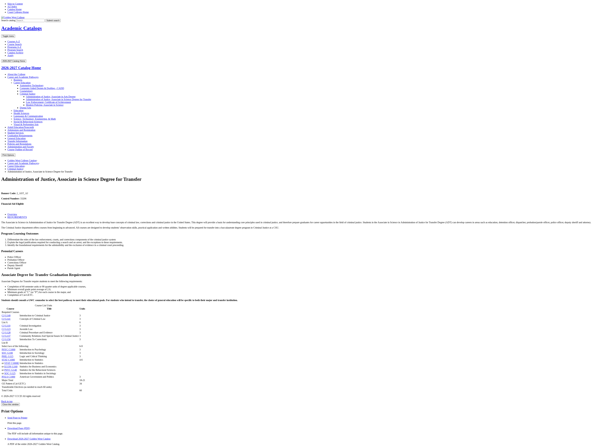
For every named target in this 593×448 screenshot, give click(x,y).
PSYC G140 (10, 370)
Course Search (14, 44)
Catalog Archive (15, 52)
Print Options (8, 155)
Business (18, 80)
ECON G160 (10, 366)
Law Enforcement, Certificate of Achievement (48, 102)
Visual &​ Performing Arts (26, 124)
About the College (16, 74)
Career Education (22, 82)
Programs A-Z (14, 47)
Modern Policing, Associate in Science (44, 105)
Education (18, 110)
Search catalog (8, 20)
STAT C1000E (11, 363)
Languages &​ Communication (28, 116)
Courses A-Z (13, 41)
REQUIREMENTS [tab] (17, 217)
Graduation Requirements (19, 135)
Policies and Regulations (19, 144)
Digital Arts (25, 107)
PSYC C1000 (8, 349)
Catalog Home (14, 9)
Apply (10, 55)
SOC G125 (9, 373)
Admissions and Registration (21, 130)
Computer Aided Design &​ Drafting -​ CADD (42, 88)
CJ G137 (6, 336)
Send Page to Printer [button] (17, 417)
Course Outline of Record (20, 149)
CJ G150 (6, 339)
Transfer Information (17, 141)
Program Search (15, 50)
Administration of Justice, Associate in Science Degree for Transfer (58, 99)
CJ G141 (6, 319)
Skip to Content (15, 3)
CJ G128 (6, 332)
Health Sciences (21, 113)
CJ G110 (6, 325)
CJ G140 (6, 315)
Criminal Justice (27, 94)
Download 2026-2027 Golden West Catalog (28, 438)
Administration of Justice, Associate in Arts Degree (51, 96)
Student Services (15, 132)
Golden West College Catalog (21, 160)
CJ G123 (6, 329)
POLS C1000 (8, 376)
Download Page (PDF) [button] (18, 428)
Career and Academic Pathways (22, 77)
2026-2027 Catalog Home (21, 68)
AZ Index (12, 6)
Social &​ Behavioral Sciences (28, 121)
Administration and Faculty (20, 146)
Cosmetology (26, 91)
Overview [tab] (12, 214)
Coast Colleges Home (18, 12)
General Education (16, 138)
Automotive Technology (32, 85)
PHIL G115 (7, 356)
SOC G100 (7, 353)
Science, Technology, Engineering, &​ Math (35, 119)
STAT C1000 (8, 359)
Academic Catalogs (21, 28)
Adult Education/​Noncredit (20, 127)
